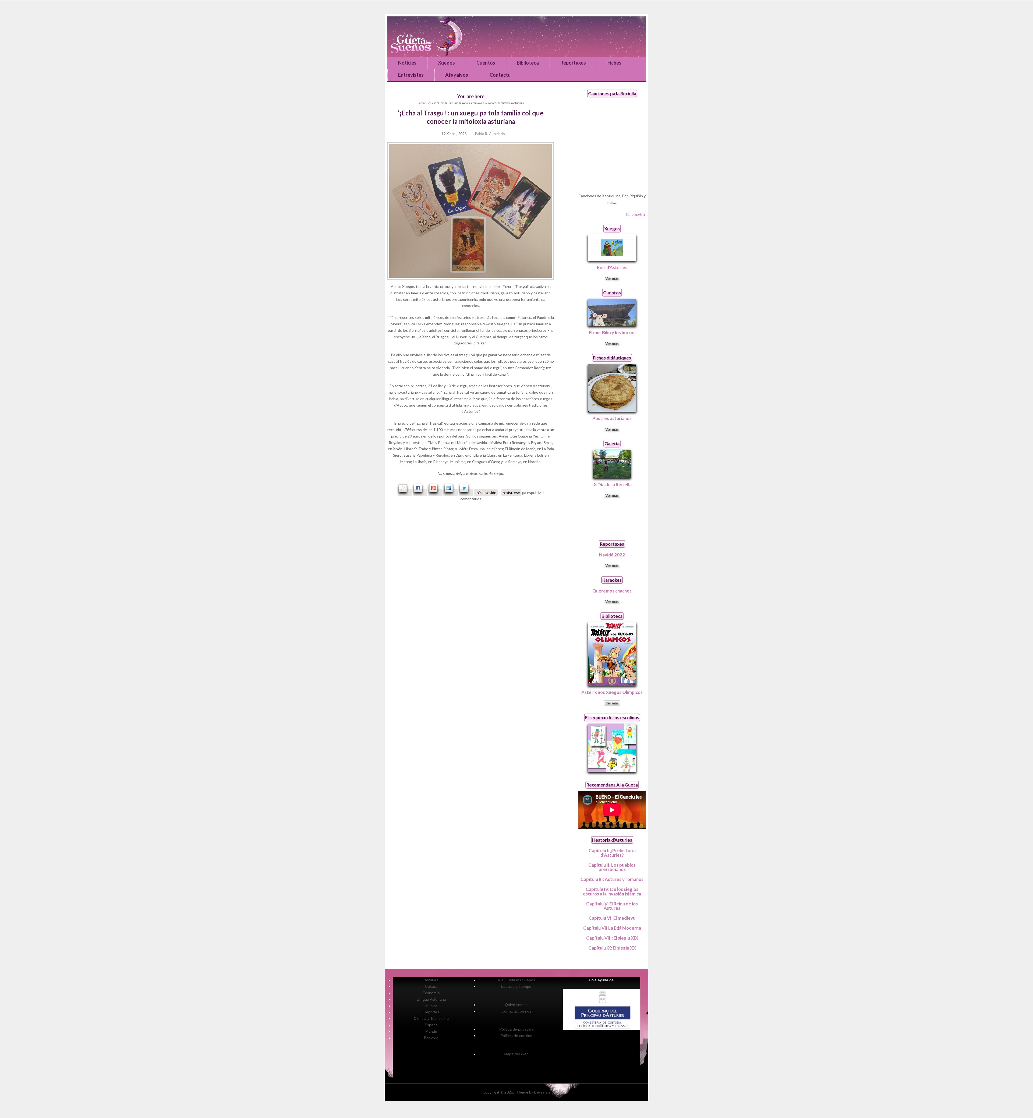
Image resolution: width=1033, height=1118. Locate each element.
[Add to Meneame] (405, 492)
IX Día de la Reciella (612, 484)
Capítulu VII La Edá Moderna (612, 928)
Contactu (500, 75)
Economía (431, 993)
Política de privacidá (516, 1029)
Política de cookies (516, 1036)
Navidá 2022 (612, 555)
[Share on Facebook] (420, 492)
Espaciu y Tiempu (516, 986)
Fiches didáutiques (612, 358)
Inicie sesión (485, 492)
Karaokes (612, 580)
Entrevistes (411, 75)
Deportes (431, 1012)
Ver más (612, 278)
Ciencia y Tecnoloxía (431, 1018)
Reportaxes (573, 63)
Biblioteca (528, 63)
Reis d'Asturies (612, 267)
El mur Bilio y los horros (612, 332)
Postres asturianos (612, 418)
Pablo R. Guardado (490, 134)
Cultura (431, 986)
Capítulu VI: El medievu (612, 918)
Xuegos (446, 63)
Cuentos (485, 63)
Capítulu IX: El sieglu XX (612, 948)
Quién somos (516, 1005)
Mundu (431, 1031)
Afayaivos (456, 75)
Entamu (422, 102)
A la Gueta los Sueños (516, 980)
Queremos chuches (612, 591)
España (431, 1025)
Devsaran (542, 1092)
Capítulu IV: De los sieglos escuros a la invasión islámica (612, 891)
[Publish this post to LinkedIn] (450, 492)
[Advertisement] (612, 519)
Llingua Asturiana (431, 999)
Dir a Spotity (636, 214)
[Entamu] (516, 36)
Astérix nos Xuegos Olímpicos (612, 692)
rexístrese (511, 492)
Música (431, 1006)
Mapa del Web (516, 1054)
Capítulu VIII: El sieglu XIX (612, 938)
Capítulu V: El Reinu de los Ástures (612, 906)
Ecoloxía (431, 1038)
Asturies (431, 980)
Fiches (614, 63)
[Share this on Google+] (435, 492)
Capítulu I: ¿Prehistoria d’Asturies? (612, 853)
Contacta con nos (516, 1011)
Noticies (407, 63)
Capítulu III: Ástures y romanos (612, 879)
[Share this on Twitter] (466, 492)
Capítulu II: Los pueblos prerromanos (612, 867)
